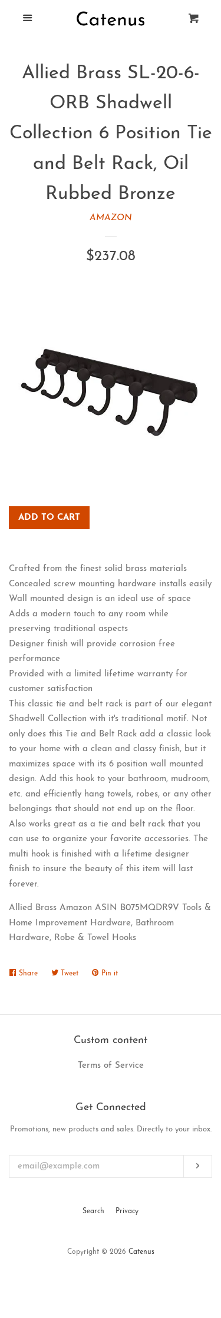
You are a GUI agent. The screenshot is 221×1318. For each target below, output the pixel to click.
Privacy (127, 1211)
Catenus (141, 1252)
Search (93, 1211)
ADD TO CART (49, 517)
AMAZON (111, 218)
